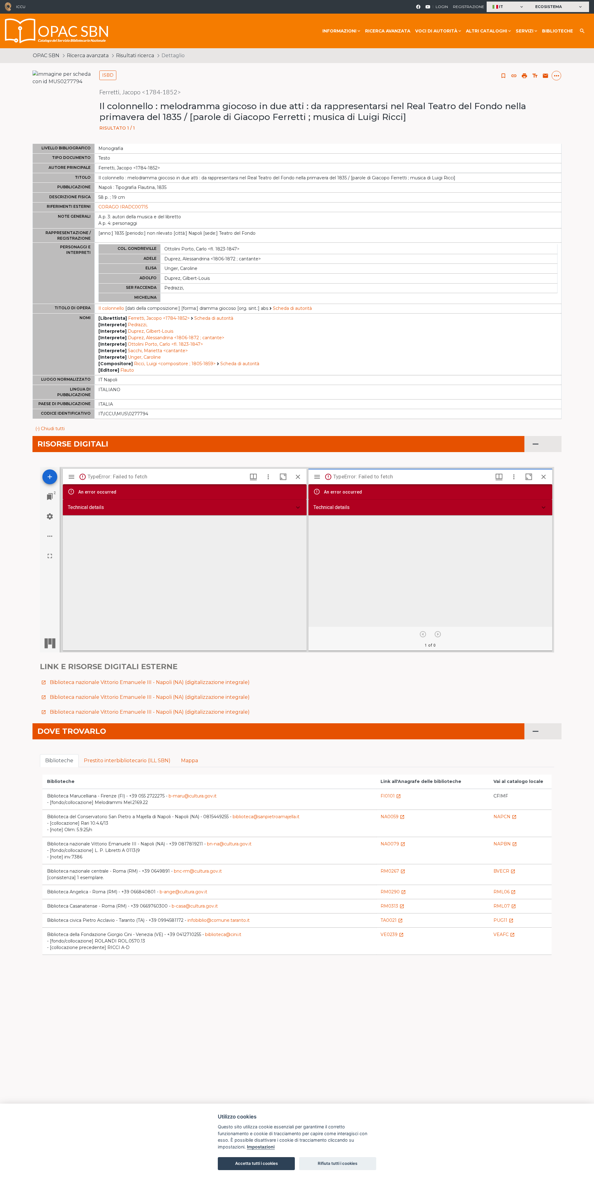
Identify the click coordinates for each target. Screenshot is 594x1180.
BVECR (504, 871)
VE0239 (392, 934)
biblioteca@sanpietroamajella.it (266, 816)
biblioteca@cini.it (223, 934)
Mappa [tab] (189, 760)
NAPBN (505, 844)
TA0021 (392, 920)
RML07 (504, 906)
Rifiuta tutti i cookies (337, 1163)
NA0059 (393, 816)
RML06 (504, 892)
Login (442, 6)
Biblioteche (557, 30)
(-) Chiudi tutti (50, 428)
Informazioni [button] (339, 30)
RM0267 (393, 871)
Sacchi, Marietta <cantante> (158, 350)
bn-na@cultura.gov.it (229, 844)
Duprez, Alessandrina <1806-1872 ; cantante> (176, 337)
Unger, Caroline (144, 357)
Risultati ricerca (135, 55)
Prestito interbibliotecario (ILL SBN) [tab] (127, 760)
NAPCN (505, 816)
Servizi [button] (524, 30)
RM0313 (392, 906)
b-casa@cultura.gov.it (195, 906)
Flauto (127, 370)
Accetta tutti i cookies (256, 1163)
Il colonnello (111, 308)
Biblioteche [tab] (59, 760)
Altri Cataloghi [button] (486, 30)
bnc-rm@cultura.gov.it (198, 871)
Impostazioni (261, 1146)
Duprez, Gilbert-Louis (150, 331)
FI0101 (391, 796)
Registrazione (468, 6)
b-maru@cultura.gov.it (193, 796)
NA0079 (393, 844)
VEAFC (504, 934)
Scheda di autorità (292, 308)
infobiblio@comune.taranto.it (218, 920)
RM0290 (393, 892)
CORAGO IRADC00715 (123, 207)
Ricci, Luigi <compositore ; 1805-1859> (175, 363)
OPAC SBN (46, 55)
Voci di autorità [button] (436, 30)
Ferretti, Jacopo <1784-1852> (159, 318)
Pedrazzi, (137, 324)
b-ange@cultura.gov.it (183, 892)
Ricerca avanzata (387, 30)
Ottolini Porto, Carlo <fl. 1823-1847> (165, 344)
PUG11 (503, 920)
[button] (508, 7)
